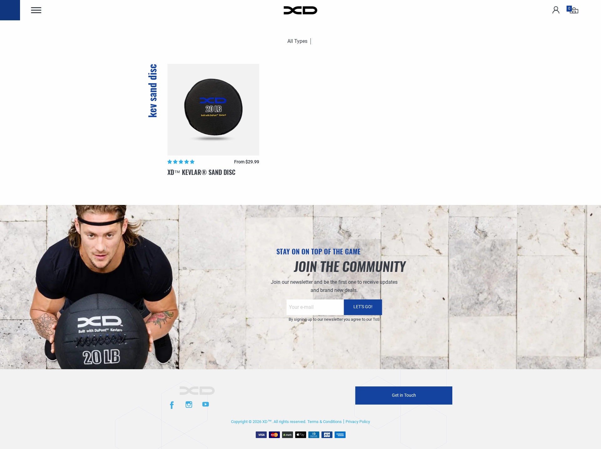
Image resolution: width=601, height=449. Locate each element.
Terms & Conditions (324, 421)
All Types (297, 41)
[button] (181, 161)
